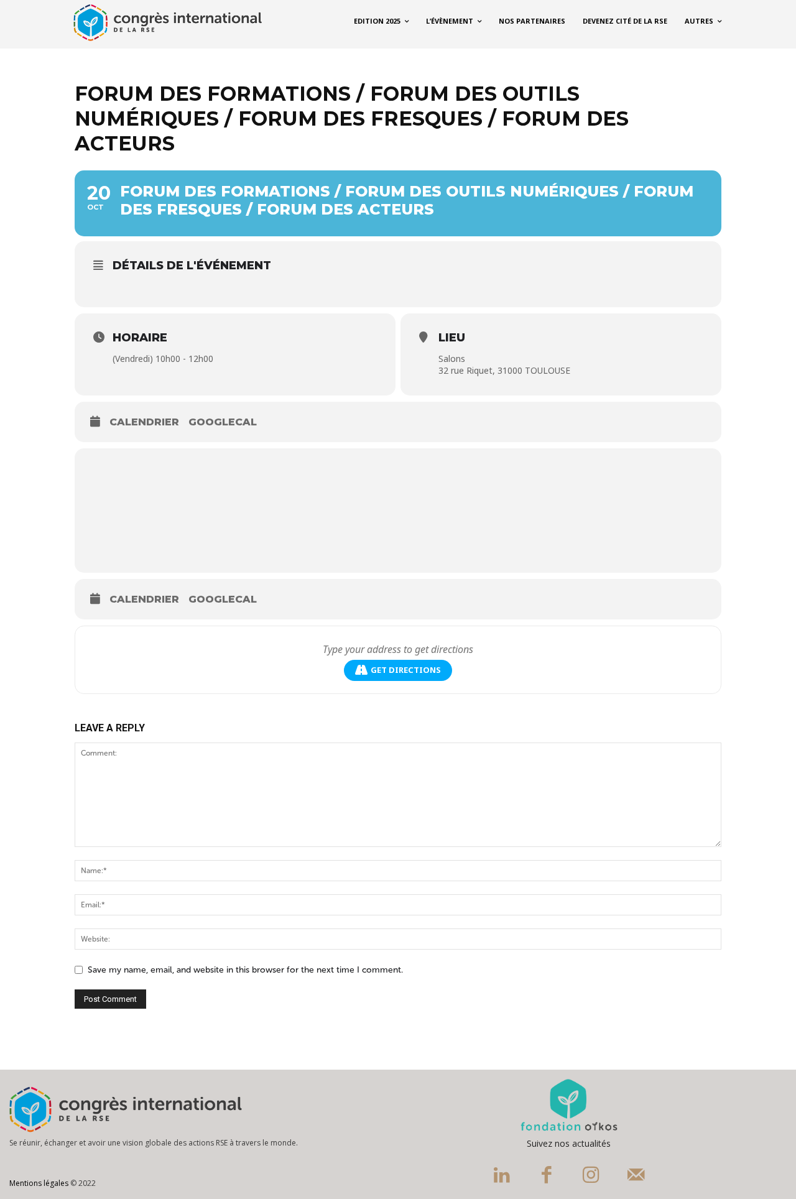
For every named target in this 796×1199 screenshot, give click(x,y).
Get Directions (406, 669)
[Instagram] (591, 1176)
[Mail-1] (636, 1176)
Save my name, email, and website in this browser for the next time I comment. (245, 970)
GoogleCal (222, 422)
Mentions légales (38, 1183)
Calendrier (144, 422)
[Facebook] (546, 1176)
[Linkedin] (502, 1176)
